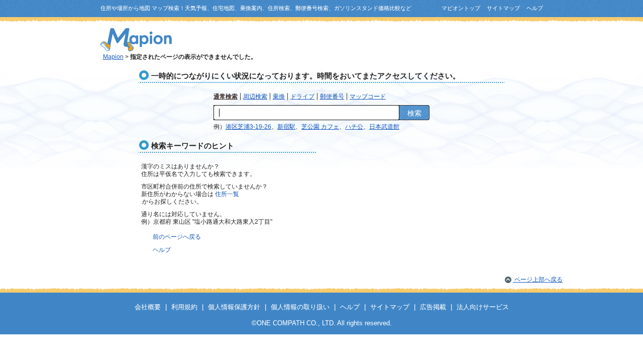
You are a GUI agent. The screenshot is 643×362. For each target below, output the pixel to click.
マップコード (368, 96)
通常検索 (225, 96)
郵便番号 (332, 96)
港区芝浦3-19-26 (248, 126)
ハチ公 (354, 126)
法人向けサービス (483, 307)
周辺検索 (255, 96)
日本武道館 (384, 126)
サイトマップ (503, 8)
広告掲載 (433, 307)
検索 (414, 113)
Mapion (113, 56)
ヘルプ (534, 8)
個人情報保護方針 (234, 307)
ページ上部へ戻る (538, 279)
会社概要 (148, 307)
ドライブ (302, 96)
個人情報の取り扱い (300, 307)
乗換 (279, 96)
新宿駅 (286, 126)
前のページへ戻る (177, 236)
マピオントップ (461, 8)
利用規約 (184, 307)
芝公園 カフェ (320, 126)
